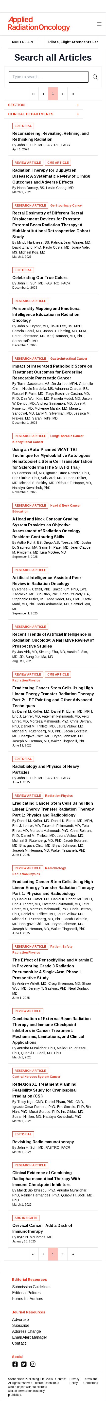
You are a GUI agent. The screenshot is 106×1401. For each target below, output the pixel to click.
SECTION (43, 105)
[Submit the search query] (95, 76)
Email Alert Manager (29, 1337)
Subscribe (20, 1325)
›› (72, 94)
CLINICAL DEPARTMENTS (43, 114)
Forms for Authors (27, 1299)
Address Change (26, 1331)
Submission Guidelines (31, 1287)
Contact (19, 1343)
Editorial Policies (26, 1293)
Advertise (20, 1319)
